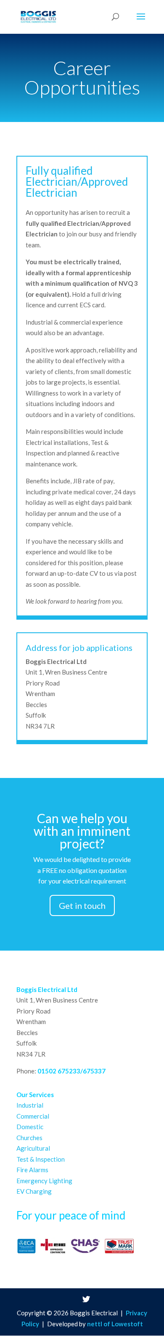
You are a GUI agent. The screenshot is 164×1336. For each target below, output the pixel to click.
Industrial (29, 1105)
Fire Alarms (32, 1169)
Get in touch (82, 905)
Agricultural (33, 1148)
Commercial (32, 1116)
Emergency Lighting (44, 1180)
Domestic (29, 1126)
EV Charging (34, 1191)
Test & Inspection (40, 1159)
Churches (29, 1137)
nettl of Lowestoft (115, 1324)
